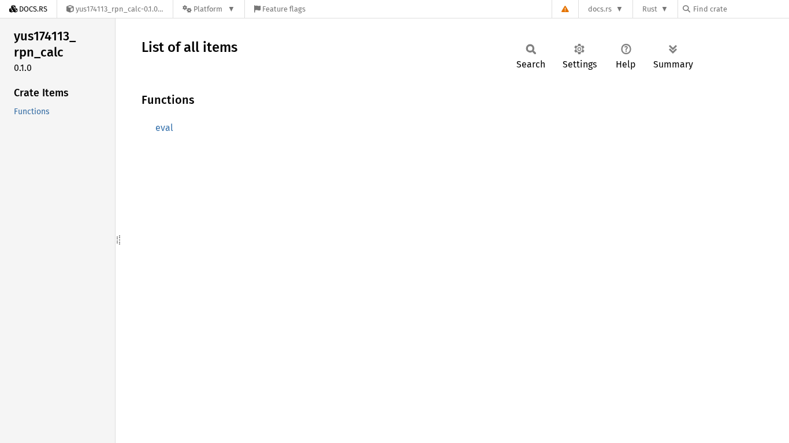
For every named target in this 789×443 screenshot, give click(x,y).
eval (164, 127)
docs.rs (600, 9)
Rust (649, 9)
